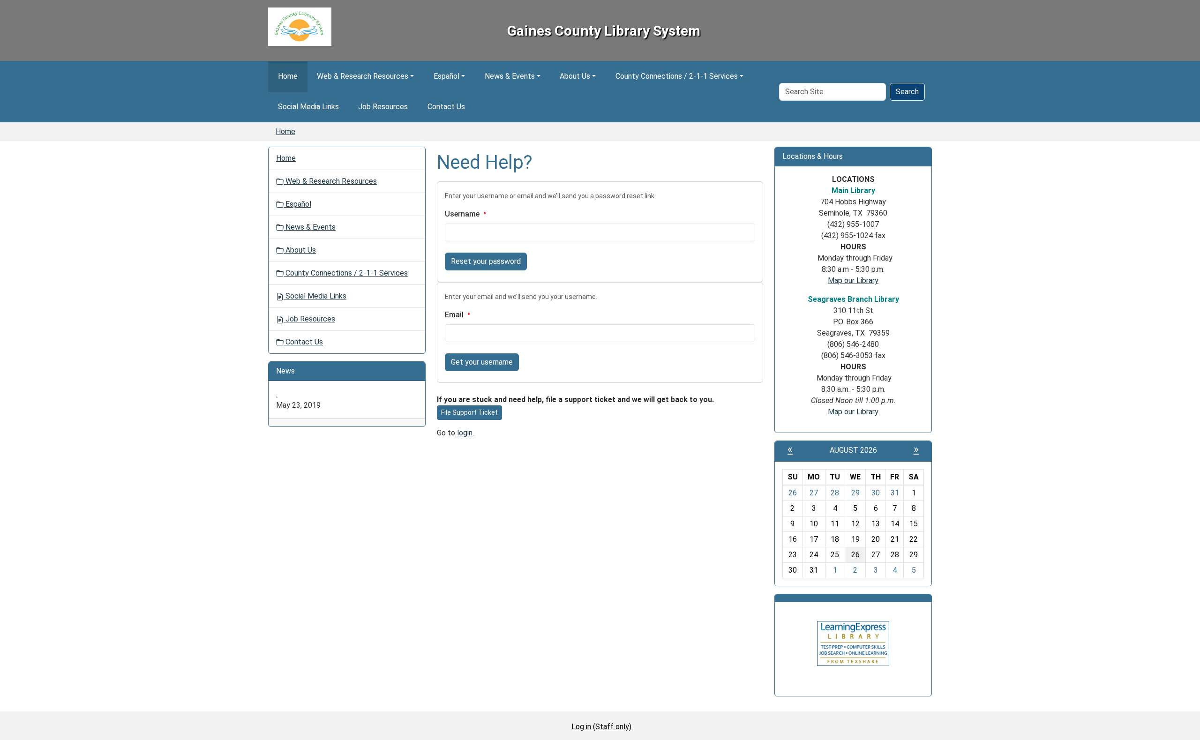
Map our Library (853, 280)
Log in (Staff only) (601, 726)
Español (446, 76)
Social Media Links (308, 106)
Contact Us (446, 106)
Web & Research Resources (362, 76)
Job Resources (383, 106)
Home (288, 76)
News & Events (510, 76)
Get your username (482, 362)
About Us (575, 76)
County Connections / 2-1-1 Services (676, 76)
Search (907, 91)
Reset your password (486, 261)
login (464, 432)
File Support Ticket (469, 412)
